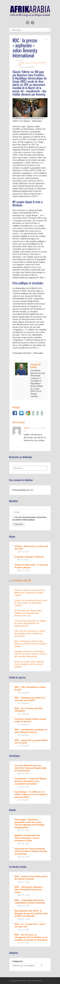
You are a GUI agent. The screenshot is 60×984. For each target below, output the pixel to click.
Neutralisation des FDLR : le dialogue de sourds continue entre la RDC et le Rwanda (31, 913)
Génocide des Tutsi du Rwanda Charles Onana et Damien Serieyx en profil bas (31, 851)
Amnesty (21, 63)
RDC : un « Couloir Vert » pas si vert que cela (30, 925)
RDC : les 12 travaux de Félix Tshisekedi (28, 709)
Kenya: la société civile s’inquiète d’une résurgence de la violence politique (29, 664)
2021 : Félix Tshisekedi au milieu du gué (30, 688)
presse (40, 63)
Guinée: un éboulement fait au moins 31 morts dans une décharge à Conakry (30, 603)
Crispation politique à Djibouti (29, 556)
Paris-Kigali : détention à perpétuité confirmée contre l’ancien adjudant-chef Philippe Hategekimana (30, 823)
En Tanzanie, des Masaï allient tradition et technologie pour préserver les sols (28, 613)
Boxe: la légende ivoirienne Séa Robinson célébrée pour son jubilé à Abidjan (30, 643)
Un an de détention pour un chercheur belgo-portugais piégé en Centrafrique (30, 768)
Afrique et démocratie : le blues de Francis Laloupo (31, 566)
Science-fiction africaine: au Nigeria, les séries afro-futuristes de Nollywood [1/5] (30, 623)
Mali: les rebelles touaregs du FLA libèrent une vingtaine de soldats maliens (29, 592)
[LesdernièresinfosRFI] (21, 580)
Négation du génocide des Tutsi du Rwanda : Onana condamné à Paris (27, 838)
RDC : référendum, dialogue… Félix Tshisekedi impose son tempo (29, 889)
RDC (44, 63)
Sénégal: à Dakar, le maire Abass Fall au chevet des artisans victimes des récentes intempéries (30, 654)
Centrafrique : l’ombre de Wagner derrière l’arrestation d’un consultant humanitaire (31, 781)
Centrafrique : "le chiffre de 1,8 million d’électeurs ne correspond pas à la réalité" (31, 794)
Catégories (17, 961)
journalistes (33, 63)
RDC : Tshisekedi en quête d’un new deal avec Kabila (30, 699)
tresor (26, 428)
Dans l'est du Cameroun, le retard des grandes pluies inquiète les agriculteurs (29, 633)
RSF (20, 65)
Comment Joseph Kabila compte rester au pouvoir (30, 720)
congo (27, 63)
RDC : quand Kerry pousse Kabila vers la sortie (31, 741)
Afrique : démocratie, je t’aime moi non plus (31, 547)
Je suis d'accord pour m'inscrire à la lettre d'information (29, 518)
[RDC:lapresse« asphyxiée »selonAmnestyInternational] (25, 47)
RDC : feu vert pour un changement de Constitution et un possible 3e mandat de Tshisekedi (31, 937)
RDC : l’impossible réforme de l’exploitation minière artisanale (30, 901)
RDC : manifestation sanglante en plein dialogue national (31, 730)
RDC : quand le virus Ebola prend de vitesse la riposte (31, 877)
